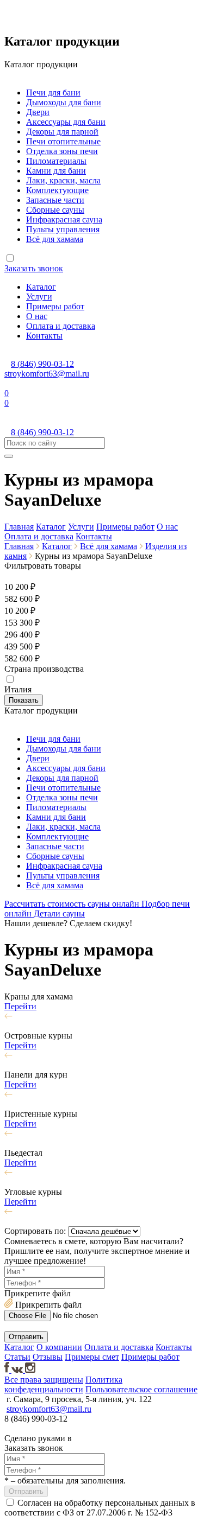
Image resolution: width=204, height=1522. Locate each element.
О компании (59, 1347)
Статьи (17, 1356)
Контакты (44, 335)
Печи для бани (53, 92)
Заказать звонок (33, 268)
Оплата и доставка (60, 325)
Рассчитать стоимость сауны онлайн (72, 903)
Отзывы (48, 1356)
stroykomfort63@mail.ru (46, 373)
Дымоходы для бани (63, 102)
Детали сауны (59, 913)
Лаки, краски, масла (63, 180)
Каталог (41, 286)
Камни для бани (56, 170)
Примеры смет (92, 1356)
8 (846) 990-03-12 (42, 363)
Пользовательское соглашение (141, 1389)
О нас (36, 316)
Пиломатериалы (56, 160)
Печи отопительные (63, 141)
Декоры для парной (62, 131)
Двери (38, 112)
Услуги (39, 296)
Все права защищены (43, 1379)
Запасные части (55, 200)
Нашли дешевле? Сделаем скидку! (68, 923)
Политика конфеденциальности (63, 1384)
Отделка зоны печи (62, 151)
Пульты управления (63, 229)
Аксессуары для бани (66, 121)
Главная (19, 526)
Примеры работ (55, 306)
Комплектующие (57, 190)
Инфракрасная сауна (64, 219)
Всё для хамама (54, 239)
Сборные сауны (55, 209)
